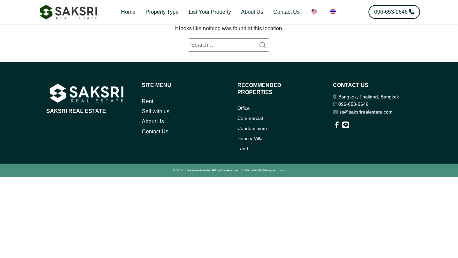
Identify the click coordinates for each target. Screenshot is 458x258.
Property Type (162, 12)
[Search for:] (229, 45)
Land (242, 148)
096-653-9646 (353, 104)
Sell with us (155, 111)
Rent (147, 101)
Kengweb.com (274, 170)
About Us (252, 12)
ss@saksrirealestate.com (366, 112)
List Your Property (210, 12)
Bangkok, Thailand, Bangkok (368, 96)
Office (243, 108)
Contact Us (286, 12)
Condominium (252, 128)
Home (128, 12)
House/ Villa (250, 138)
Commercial (250, 118)
